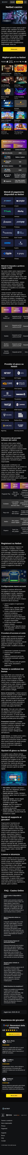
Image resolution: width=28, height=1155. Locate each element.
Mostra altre (14, 1095)
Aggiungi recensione (14, 1034)
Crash (17, 61)
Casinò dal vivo (11, 61)
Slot (23, 61)
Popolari (3, 61)
